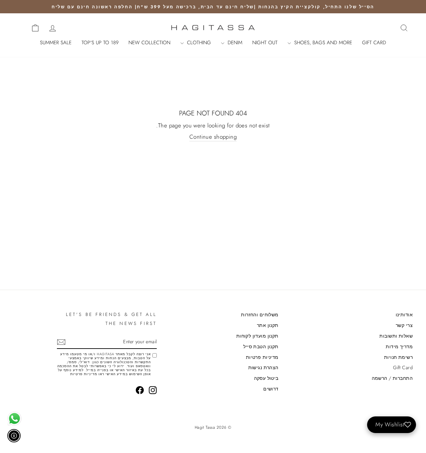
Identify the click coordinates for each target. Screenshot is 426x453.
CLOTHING (198, 42)
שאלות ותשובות (396, 336)
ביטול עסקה (266, 378)
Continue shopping (213, 137)
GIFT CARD (374, 42)
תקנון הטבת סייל (260, 346)
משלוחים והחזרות (259, 314)
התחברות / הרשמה (392, 378)
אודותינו (404, 314)
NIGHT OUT (265, 42)
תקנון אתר (268, 325)
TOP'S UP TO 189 (100, 42)
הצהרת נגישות (263, 367)
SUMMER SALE (56, 42)
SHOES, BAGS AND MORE (322, 42)
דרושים (271, 388)
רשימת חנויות (398, 357)
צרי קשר (404, 325)
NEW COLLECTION (149, 42)
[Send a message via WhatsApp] (14, 418)
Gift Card (403, 367)
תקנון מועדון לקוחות (257, 336)
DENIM (234, 42)
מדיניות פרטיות (262, 357)
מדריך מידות (399, 346)
